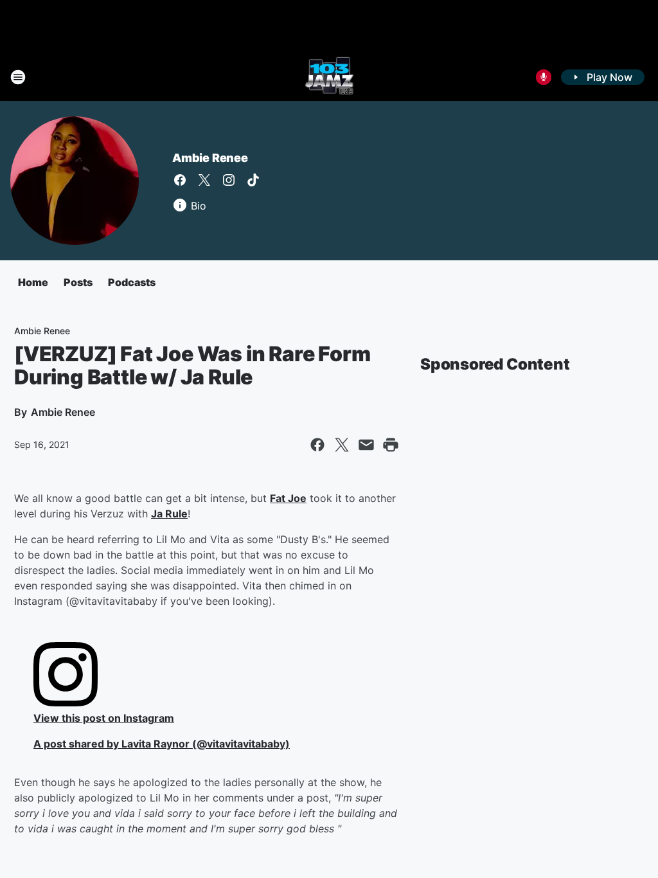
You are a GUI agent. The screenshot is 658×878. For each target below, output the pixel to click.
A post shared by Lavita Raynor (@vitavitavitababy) (161, 743)
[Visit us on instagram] (228, 180)
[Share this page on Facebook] (317, 445)
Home (33, 282)
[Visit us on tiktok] (253, 180)
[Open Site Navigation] (18, 77)
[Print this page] (391, 445)
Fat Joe (288, 498)
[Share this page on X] (342, 445)
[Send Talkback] (543, 77)
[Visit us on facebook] (180, 180)
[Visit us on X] (204, 180)
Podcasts (132, 282)
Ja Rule (169, 513)
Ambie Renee (210, 158)
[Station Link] (329, 77)
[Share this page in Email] (366, 445)
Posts (78, 282)
